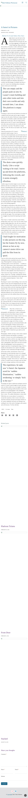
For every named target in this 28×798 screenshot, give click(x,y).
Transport (11, 32)
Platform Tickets (8, 526)
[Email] (2, 415)
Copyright (9, 794)
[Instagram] (12, 791)
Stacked (4, 739)
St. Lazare (8, 409)
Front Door (5, 632)
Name (3, 769)
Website (3, 776)
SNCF (3, 409)
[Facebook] (6, 415)
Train (12, 409)
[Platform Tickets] (14, 474)
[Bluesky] (9, 415)
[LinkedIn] (17, 415)
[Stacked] (14, 687)
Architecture (4, 32)
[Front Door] (14, 580)
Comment (4, 754)
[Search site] (26, 2)
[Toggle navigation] (22, 2)
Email (17, 769)
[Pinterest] (13, 415)
